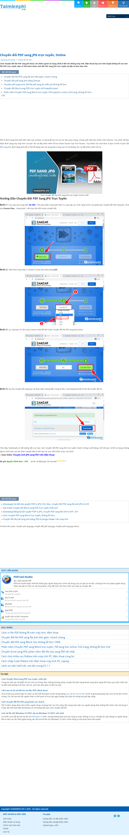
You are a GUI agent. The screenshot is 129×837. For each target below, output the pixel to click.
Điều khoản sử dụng (11, 822)
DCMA (5, 828)
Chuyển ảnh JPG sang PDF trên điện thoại (34, 454)
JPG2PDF (8, 604)
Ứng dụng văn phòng (8, 60)
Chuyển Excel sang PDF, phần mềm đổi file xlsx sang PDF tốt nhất (38, 651)
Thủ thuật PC (123, 6)
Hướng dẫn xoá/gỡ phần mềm (55, 822)
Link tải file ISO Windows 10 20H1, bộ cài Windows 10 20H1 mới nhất (32, 713)
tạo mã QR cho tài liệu (75, 694)
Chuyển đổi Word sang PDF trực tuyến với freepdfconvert (31, 88)
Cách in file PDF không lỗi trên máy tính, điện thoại (29, 632)
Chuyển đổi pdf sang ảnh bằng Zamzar (22, 80)
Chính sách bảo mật (11, 825)
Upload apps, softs (50, 825)
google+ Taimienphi (118, 816)
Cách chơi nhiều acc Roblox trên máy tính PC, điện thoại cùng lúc (37, 656)
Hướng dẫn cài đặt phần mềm (55, 818)
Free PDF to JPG (11, 591)
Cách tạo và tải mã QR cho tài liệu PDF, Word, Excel (24, 690)
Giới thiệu (7, 818)
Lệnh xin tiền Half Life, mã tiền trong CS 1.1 (25, 665)
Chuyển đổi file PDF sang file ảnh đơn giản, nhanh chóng (30, 76)
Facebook (115, 816)
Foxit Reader (80, 143)
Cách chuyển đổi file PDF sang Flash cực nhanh (22, 702)
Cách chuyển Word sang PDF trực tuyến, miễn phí (24, 679)
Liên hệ (6, 832)
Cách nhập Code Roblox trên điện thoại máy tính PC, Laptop (35, 661)
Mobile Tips (113, 6)
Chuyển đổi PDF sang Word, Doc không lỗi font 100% (30, 642)
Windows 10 (37, 716)
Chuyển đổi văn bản (25, 60)
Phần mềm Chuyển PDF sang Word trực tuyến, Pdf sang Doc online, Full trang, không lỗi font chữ (55, 646)
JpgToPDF (9, 610)
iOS (94, 6)
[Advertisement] (64, 32)
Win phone (103, 6)
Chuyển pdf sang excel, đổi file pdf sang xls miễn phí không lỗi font (35, 84)
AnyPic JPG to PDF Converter (16, 616)
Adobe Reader (65, 143)
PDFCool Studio (23, 577)
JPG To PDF (9, 597)
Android (86, 6)
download (13, 7)
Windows (78, 6)
